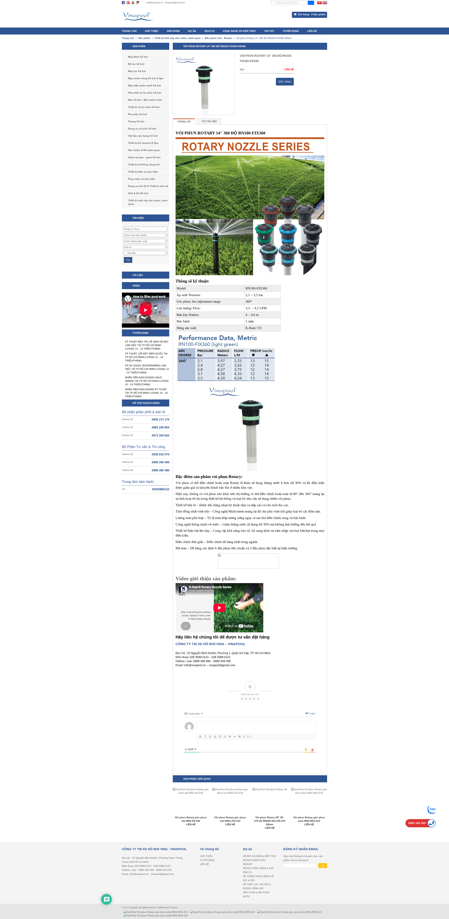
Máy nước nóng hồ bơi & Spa (145, 78)
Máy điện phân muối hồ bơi (144, 85)
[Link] (239, 736)
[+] (249, 736)
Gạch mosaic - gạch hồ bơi (144, 157)
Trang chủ (129, 31)
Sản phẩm (173, 31)
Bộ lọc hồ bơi (136, 64)
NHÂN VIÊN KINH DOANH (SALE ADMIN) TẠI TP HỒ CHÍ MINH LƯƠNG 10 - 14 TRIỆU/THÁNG (147, 381)
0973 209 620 (160, 435)
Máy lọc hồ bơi (137, 71)
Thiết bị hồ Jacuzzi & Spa (143, 143)
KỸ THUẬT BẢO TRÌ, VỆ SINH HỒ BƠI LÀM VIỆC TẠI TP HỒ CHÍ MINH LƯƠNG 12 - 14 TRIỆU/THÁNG (146, 345)
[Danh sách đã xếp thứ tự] (219, 736)
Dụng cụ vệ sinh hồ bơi (142, 128)
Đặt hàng (285, 81)
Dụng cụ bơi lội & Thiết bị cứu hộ (148, 186)
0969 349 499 (160, 462)
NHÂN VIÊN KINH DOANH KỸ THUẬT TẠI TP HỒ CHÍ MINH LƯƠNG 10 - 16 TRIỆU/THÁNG (146, 393)
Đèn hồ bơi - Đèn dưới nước (145, 99)
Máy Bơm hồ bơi (138, 56)
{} (244, 736)
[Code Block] (234, 736)
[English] (325, 2)
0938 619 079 (160, 454)
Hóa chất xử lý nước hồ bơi (144, 92)
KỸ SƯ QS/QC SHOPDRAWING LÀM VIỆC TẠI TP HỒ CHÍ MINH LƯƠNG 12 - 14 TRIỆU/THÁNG (147, 369)
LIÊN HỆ (312, 31)
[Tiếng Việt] (319, 2)
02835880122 (160, 489)
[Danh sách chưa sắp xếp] (224, 736)
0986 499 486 (160, 470)
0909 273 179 (160, 419)
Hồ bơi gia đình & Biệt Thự (259, 856)
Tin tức (269, 31)
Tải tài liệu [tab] (209, 121)
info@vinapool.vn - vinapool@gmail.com (165, 2)
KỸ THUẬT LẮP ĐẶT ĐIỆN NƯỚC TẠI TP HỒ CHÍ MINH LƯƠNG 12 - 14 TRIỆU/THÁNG (146, 357)
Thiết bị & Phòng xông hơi (144, 164)
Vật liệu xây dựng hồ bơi (143, 135)
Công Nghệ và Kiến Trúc (239, 31)
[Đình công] (215, 736)
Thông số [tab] (183, 121)
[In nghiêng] (205, 736)
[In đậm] (200, 736)
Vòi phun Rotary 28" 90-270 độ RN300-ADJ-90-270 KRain (269, 821)
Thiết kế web (163, 907)
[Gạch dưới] (210, 736)
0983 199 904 (160, 427)
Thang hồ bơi (136, 121)
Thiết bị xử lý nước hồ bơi (144, 107)
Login (311, 713)
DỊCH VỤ (210, 31)
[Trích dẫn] (229, 736)
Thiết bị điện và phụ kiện (143, 171)
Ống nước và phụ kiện (141, 178)
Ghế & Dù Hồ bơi (138, 193)
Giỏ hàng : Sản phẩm (311, 14)
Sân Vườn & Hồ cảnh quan (144, 150)
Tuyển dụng (291, 31)
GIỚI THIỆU (151, 31)
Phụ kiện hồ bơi (137, 114)
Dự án (192, 31)
